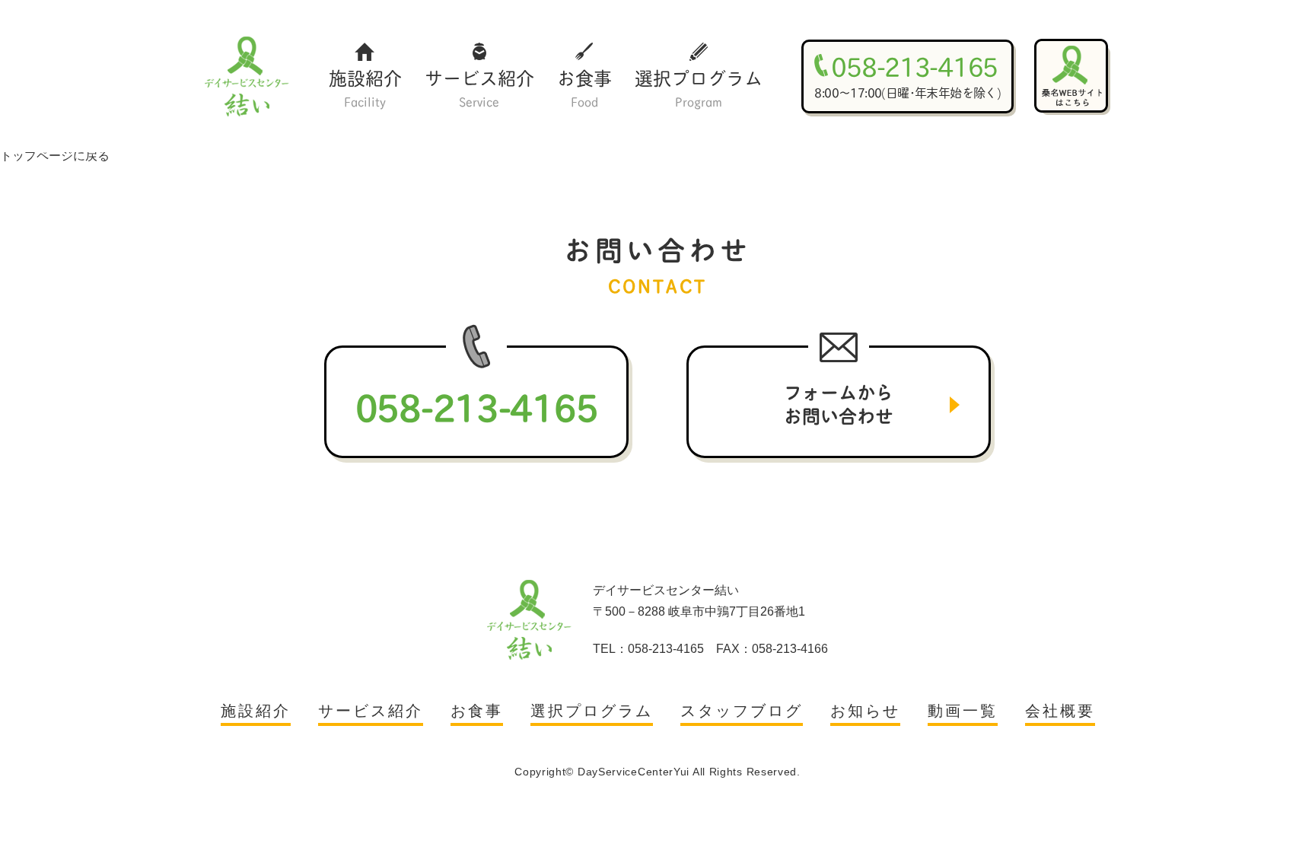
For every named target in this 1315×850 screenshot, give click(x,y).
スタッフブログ (741, 710)
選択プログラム (699, 86)
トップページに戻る (55, 155)
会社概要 (1060, 710)
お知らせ (865, 710)
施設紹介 (365, 86)
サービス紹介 (479, 86)
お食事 (584, 86)
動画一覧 (963, 710)
